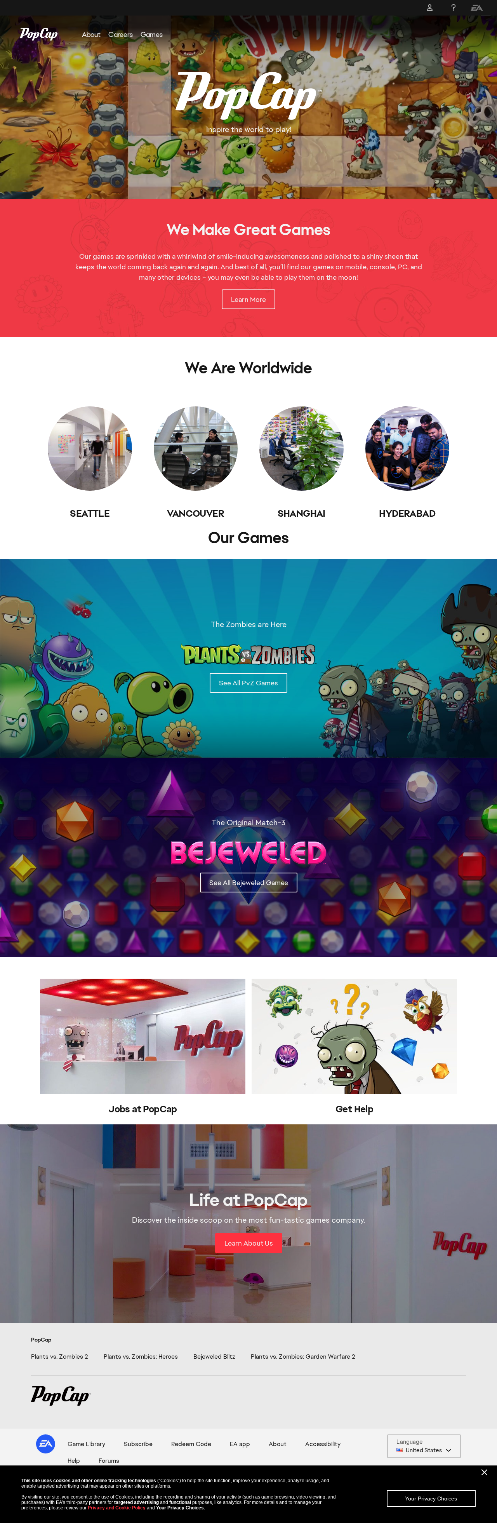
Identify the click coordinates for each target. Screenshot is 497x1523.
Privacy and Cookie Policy (117, 1508)
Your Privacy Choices (431, 1498)
